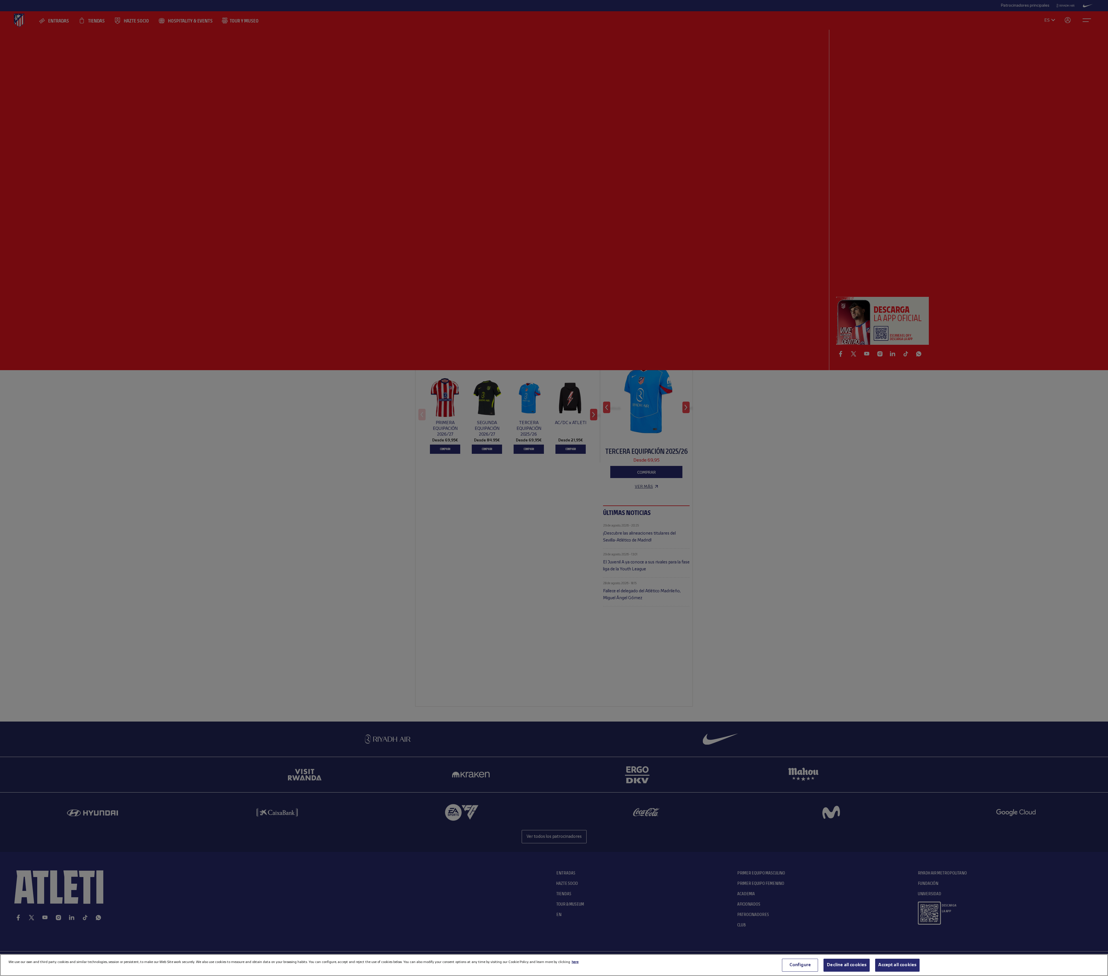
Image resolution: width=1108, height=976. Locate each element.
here (575, 962)
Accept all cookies (897, 965)
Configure (800, 965)
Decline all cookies (846, 965)
